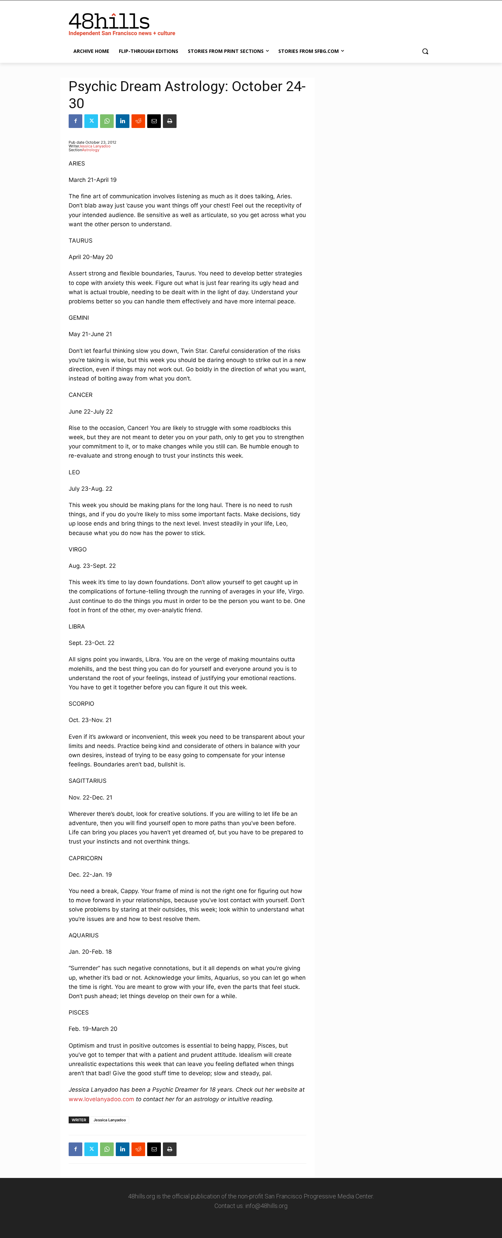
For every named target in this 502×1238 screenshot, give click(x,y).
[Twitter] (91, 121)
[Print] (170, 121)
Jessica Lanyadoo (95, 146)
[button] (425, 51)
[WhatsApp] (107, 121)
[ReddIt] (138, 121)
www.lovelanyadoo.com (101, 1099)
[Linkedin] (122, 121)
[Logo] (123, 23)
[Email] (154, 121)
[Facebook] (75, 121)
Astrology (90, 149)
